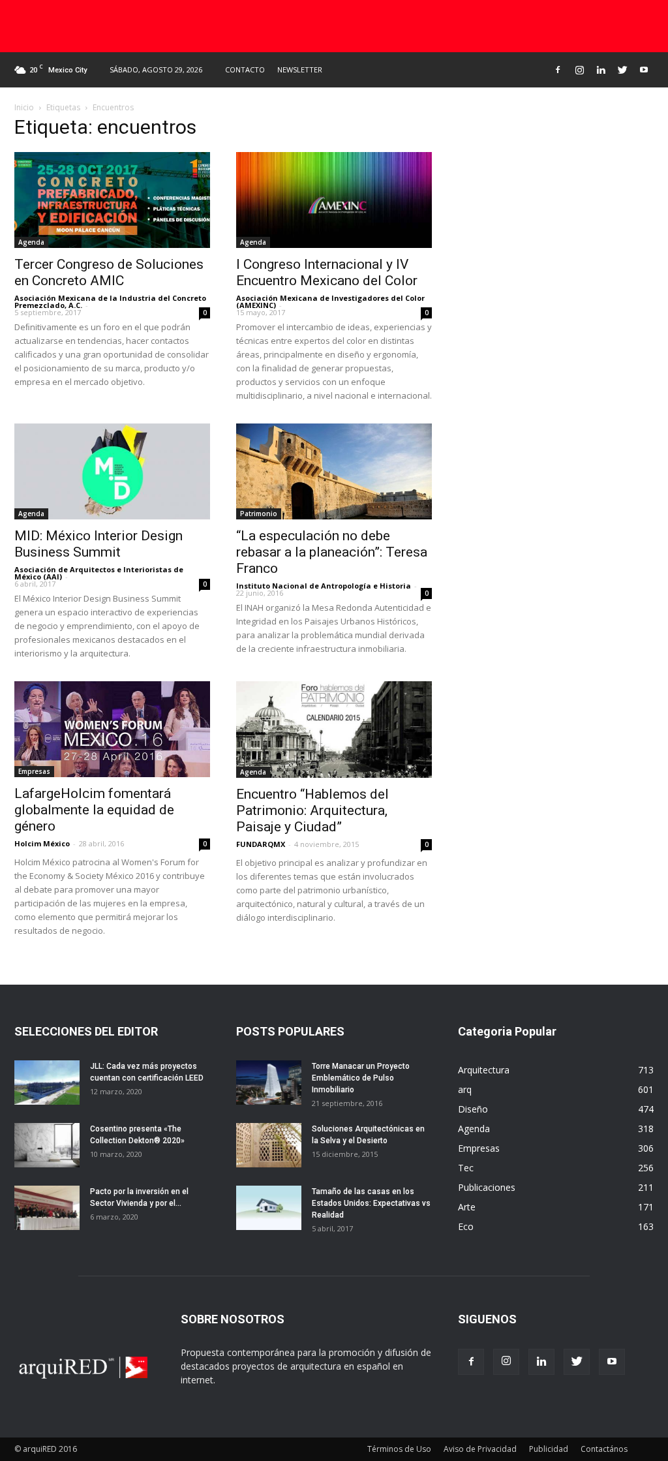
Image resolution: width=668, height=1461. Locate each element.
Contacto (245, 69)
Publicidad (548, 1448)
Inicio (24, 107)
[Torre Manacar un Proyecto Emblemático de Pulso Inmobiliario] (268, 1082)
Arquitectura (483, 1070)
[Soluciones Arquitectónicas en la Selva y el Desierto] (268, 1145)
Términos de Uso (399, 1448)
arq (465, 1089)
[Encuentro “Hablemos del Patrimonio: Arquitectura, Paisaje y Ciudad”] (334, 729)
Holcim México (42, 843)
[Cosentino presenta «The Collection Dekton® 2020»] (47, 1145)
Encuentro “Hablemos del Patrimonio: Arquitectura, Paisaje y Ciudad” (312, 810)
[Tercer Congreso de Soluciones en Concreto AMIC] (112, 200)
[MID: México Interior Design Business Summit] (112, 471)
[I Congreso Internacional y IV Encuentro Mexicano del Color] (334, 200)
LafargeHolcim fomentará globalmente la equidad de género (94, 810)
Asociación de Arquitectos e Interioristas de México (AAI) (98, 572)
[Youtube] (644, 69)
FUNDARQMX (260, 844)
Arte (467, 1207)
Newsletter (299, 69)
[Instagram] (579, 69)
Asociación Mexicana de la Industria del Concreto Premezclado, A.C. (110, 301)
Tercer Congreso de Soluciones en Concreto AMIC (109, 272)
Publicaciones (486, 1187)
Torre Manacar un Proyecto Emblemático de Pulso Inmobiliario (361, 1078)
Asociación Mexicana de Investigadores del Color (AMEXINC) (330, 301)
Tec (466, 1167)
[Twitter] (622, 69)
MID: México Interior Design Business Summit (98, 544)
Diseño (473, 1109)
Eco (466, 1226)
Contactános (604, 1448)
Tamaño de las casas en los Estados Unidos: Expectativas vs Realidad (371, 1203)
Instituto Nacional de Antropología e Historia (323, 586)
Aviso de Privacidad (480, 1448)
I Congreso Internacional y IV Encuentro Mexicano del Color (327, 272)
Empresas (34, 771)
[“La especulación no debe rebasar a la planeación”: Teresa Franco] (334, 471)
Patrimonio (258, 513)
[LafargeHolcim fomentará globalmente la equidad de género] (112, 729)
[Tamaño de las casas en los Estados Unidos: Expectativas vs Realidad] (268, 1208)
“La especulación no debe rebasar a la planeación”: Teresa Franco (331, 552)
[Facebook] (558, 69)
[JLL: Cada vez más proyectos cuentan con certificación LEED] (47, 1082)
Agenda (31, 242)
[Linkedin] (601, 69)
